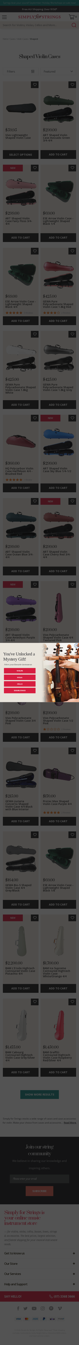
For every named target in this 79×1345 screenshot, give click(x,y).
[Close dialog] (76, 646)
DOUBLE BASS (20, 690)
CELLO (20, 684)
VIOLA (19, 677)
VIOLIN (20, 670)
